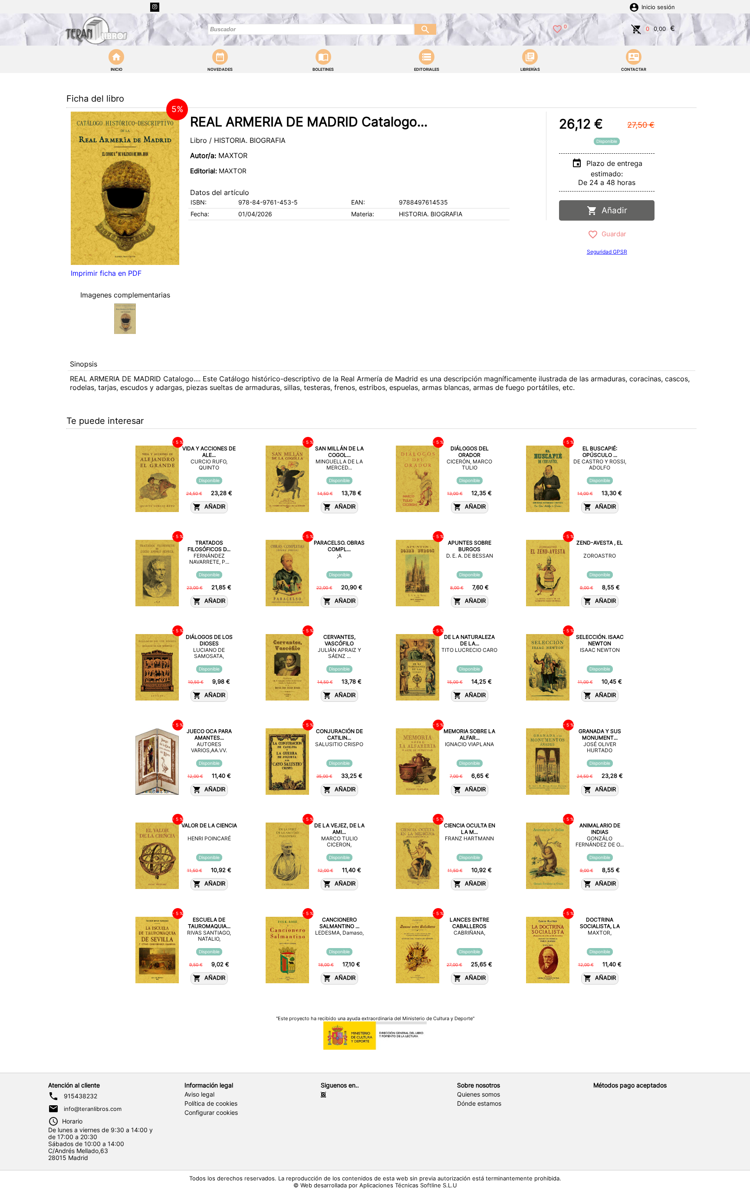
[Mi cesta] (636, 28)
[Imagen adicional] (125, 319)
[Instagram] (154, 7)
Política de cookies (210, 1103)
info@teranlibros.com (93, 1108)
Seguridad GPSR (607, 251)
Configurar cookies (211, 1112)
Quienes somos (478, 1094)
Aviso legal (199, 1094)
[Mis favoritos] (557, 28)
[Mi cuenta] (634, 6)
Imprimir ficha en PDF (106, 273)
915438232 (80, 1096)
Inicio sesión (658, 7)
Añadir (612, 210)
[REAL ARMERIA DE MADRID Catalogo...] (125, 188)
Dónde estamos (479, 1103)
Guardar (612, 234)
